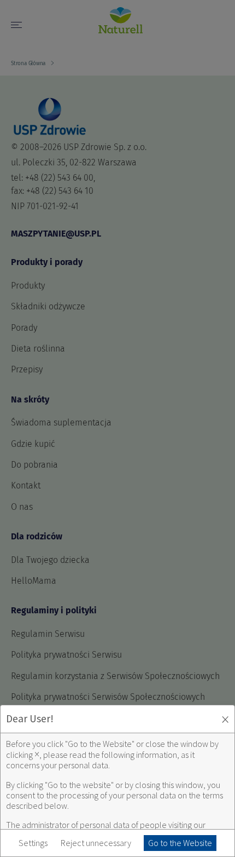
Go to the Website (180, 842)
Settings (33, 843)
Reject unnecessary (96, 843)
